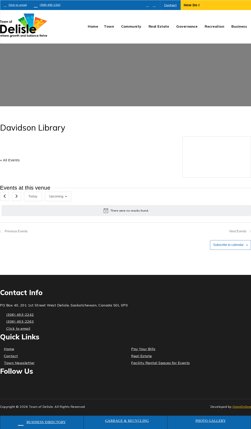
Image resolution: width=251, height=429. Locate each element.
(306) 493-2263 (20, 321)
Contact (170, 5)
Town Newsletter (19, 363)
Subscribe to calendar (228, 244)
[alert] (126, 210)
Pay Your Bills (143, 349)
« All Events (10, 160)
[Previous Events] (4, 196)
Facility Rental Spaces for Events (160, 363)
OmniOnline (242, 407)
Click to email (18, 5)
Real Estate (141, 356)
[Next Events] (16, 196)
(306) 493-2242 (50, 5)
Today (32, 196)
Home (9, 349)
